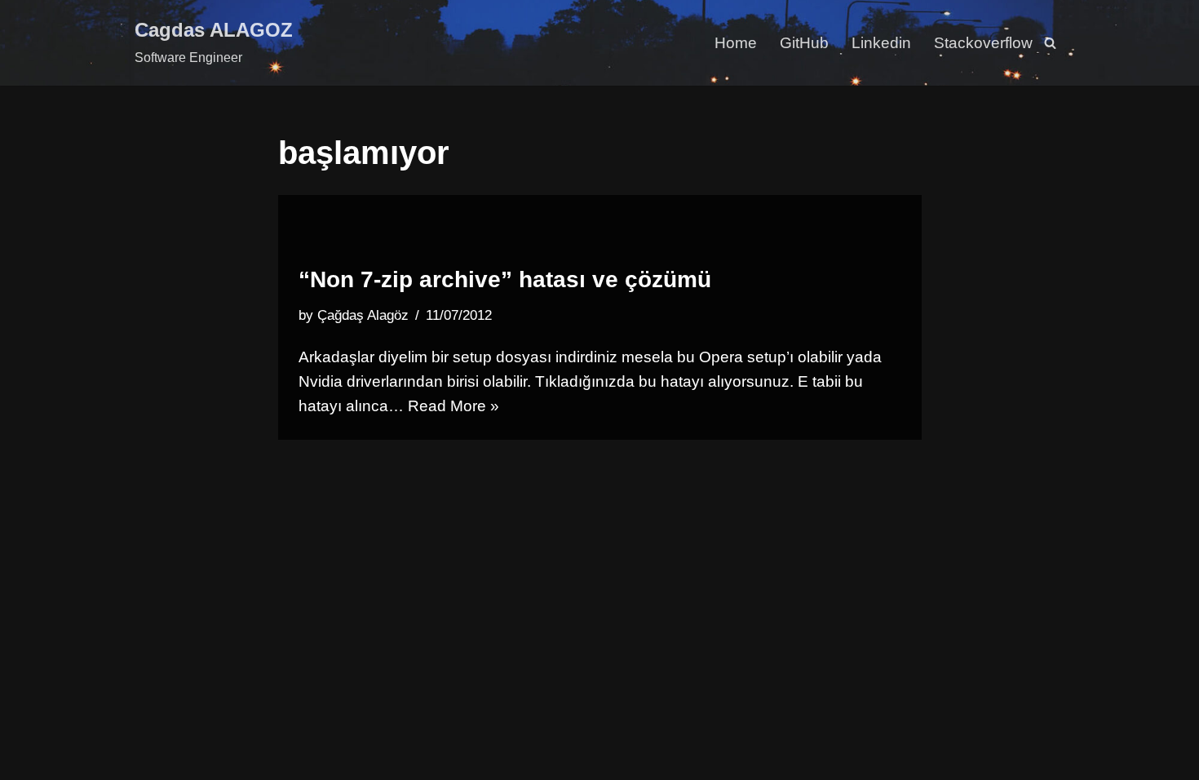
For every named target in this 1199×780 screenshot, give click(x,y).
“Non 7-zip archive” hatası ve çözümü (505, 279)
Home (736, 42)
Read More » (453, 405)
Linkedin (881, 42)
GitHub (804, 42)
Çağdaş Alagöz (363, 315)
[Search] (1050, 43)
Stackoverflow (983, 42)
